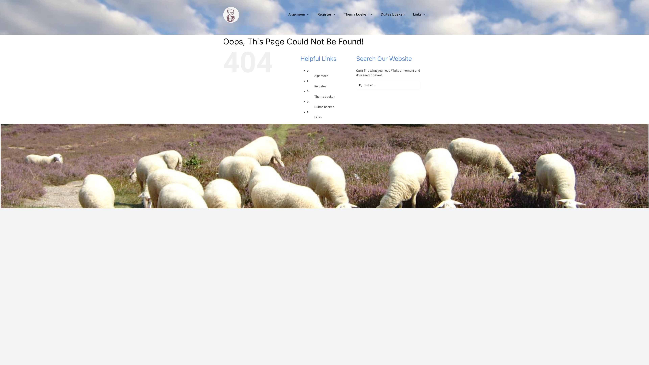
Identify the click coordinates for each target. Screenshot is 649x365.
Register (320, 86)
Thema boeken (324, 96)
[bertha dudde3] (231, 8)
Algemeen (321, 76)
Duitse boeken (324, 107)
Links (318, 117)
